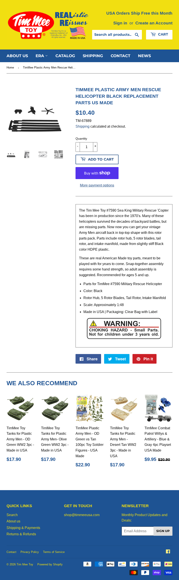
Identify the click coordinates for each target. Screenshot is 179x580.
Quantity (81, 138)
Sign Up (163, 531)
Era (40, 55)
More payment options (97, 185)
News (144, 55)
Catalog (65, 55)
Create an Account (153, 23)
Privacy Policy (30, 552)
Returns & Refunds (21, 534)
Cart (162, 34)
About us (17, 55)
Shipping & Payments (23, 528)
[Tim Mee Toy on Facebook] (168, 552)
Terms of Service (54, 552)
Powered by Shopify (50, 564)
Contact (120, 55)
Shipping (93, 55)
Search (12, 515)
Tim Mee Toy (25, 564)
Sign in (120, 23)
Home (10, 67)
